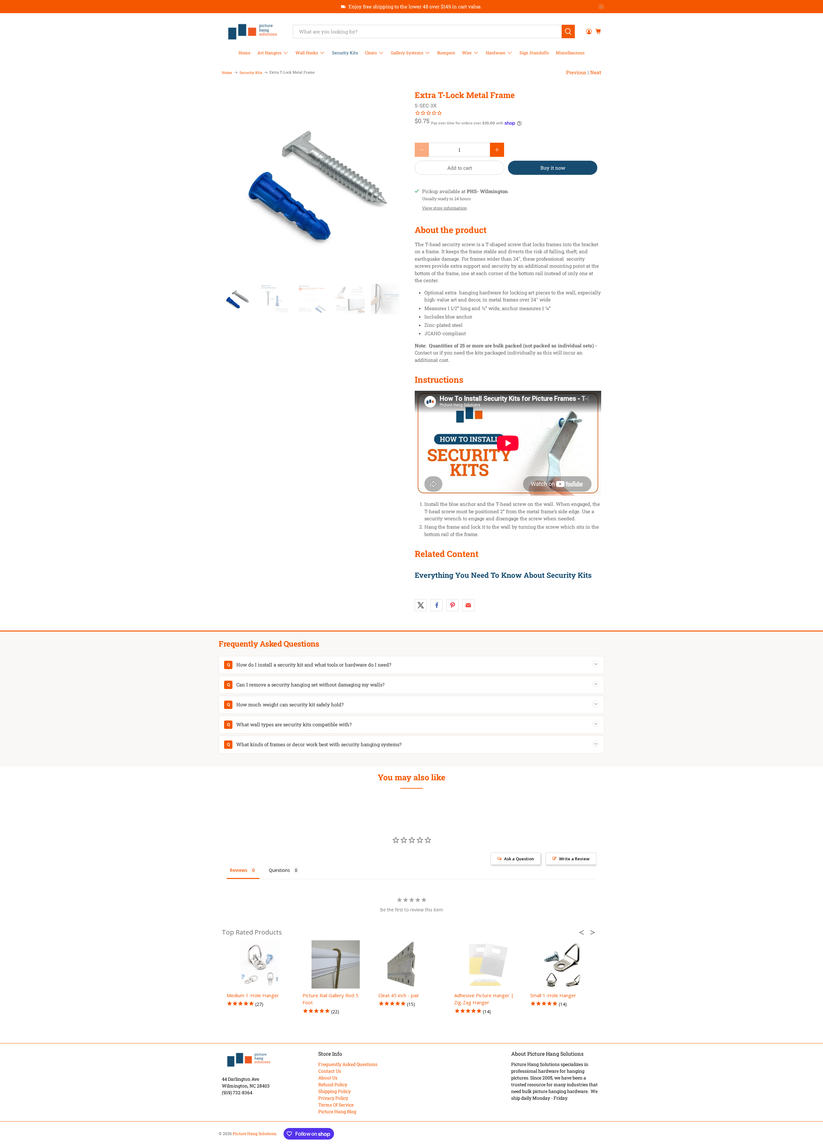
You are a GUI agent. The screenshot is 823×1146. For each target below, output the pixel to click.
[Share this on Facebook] (436, 605)
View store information (444, 207)
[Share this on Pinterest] (453, 605)
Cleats (371, 53)
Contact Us (329, 1071)
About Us (328, 1078)
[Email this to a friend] (468, 605)
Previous (576, 72)
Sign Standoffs (534, 53)
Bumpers (446, 53)
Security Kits (345, 53)
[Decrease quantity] (422, 150)
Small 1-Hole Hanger (553, 995)
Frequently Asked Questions (347, 1064)
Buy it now (552, 168)
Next (595, 72)
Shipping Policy (334, 1091)
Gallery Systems (407, 53)
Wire (467, 53)
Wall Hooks (306, 53)
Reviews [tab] (238, 870)
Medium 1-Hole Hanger (253, 995)
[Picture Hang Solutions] (252, 31)
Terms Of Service (336, 1105)
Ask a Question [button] (519, 859)
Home (244, 53)
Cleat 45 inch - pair (398, 995)
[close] (601, 7)
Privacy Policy (333, 1098)
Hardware (495, 53)
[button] (583, 932)
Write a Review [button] (574, 859)
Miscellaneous (570, 53)
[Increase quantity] (497, 150)
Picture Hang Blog (337, 1111)
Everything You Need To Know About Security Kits (503, 575)
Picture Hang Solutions (254, 1133)
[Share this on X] (421, 605)
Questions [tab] (279, 870)
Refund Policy (332, 1084)
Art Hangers (269, 53)
